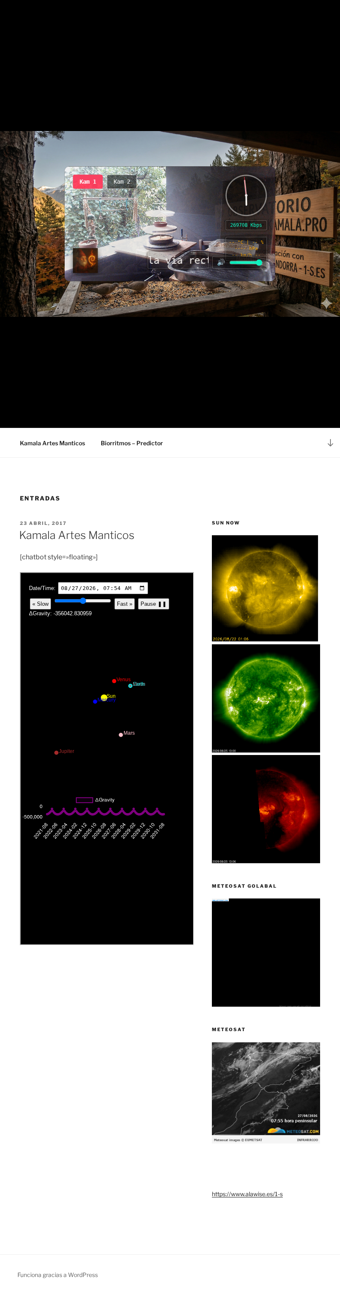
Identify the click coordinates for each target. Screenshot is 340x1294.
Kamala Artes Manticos (52, 443)
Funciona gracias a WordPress (57, 1274)
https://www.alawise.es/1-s (247, 1193)
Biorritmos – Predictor (132, 443)
